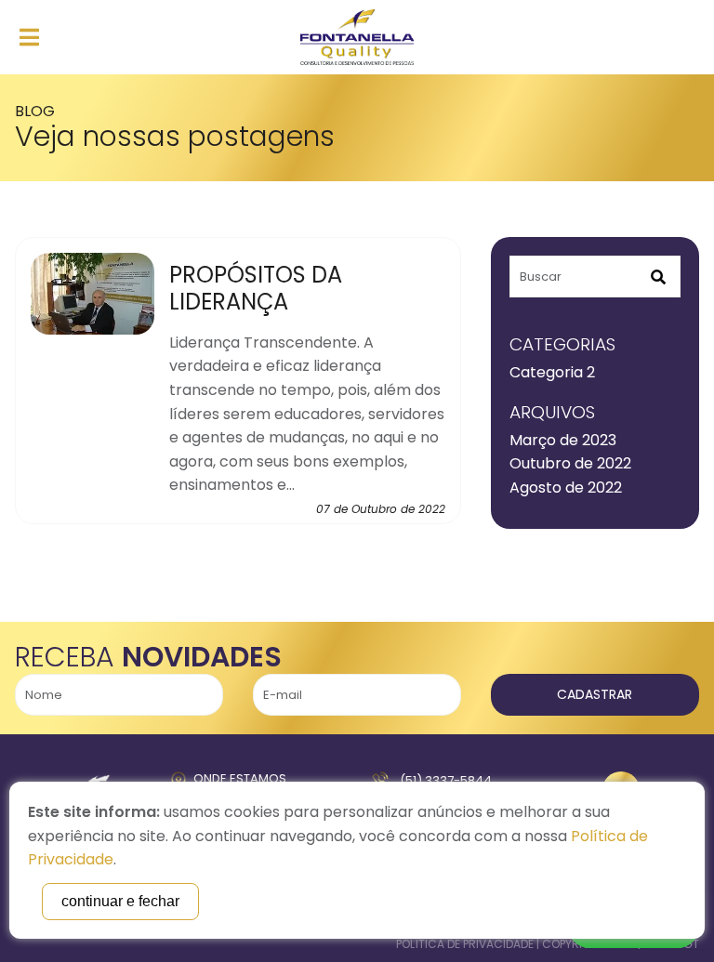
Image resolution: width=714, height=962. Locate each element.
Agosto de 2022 (565, 487)
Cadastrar (594, 694)
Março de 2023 (562, 440)
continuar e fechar (120, 901)
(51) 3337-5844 (446, 780)
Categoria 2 (552, 372)
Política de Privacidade (465, 944)
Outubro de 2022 (570, 463)
